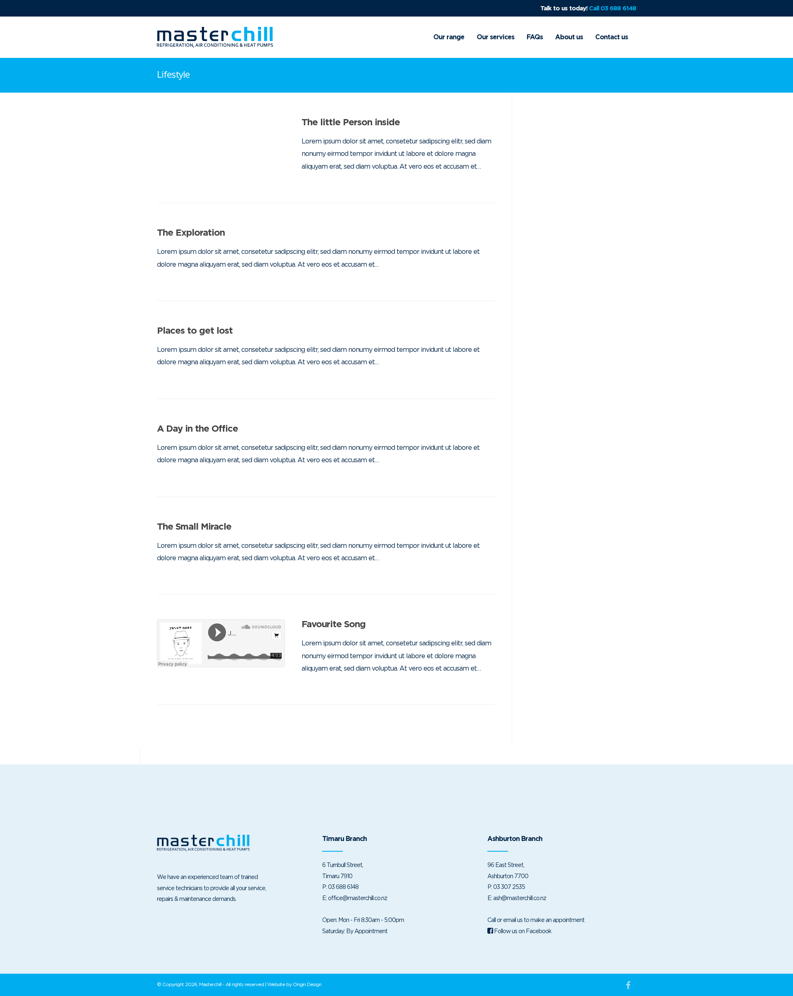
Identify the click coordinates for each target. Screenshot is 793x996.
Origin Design (307, 984)
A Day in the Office (197, 428)
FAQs (535, 37)
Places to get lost (195, 330)
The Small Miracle (194, 526)
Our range (448, 37)
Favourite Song (334, 624)
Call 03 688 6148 (612, 8)
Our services (495, 37)
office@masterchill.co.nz (357, 898)
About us (569, 37)
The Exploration (191, 232)
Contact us (611, 37)
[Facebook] (628, 985)
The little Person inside (351, 122)
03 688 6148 (343, 887)
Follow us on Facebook (522, 931)
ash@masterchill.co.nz (519, 898)
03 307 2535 (509, 887)
